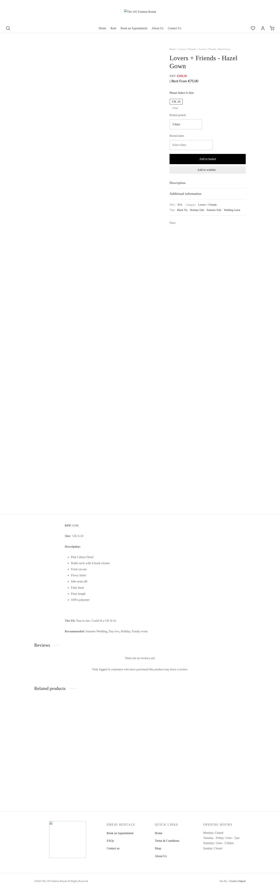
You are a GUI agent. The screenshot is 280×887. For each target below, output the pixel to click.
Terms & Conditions (167, 840)
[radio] (176, 102)
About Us (157, 28)
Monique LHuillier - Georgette (161, 777)
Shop (158, 848)
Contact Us (174, 28)
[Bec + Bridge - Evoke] (221, 736)
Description (178, 183)
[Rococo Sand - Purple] (113, 736)
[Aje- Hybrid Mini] (58, 736)
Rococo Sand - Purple (102, 777)
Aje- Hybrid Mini (44, 777)
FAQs (110, 840)
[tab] (208, 182)
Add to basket (207, 159)
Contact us (113, 848)
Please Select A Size (182, 92)
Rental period (178, 115)
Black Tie (182, 209)
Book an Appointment (134, 28)
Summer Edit (214, 209)
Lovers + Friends (187, 49)
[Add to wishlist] (82, 777)
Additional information (185, 194)
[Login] (263, 28)
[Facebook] (180, 222)
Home (102, 28)
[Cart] (272, 28)
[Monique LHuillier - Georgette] (167, 736)
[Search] (8, 28)
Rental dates (177, 135)
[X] (185, 222)
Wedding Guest (232, 209)
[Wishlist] (253, 28)
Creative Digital (237, 881)
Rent (113, 28)
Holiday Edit (197, 209)
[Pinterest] (191, 222)
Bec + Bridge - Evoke (210, 777)
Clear (175, 107)
